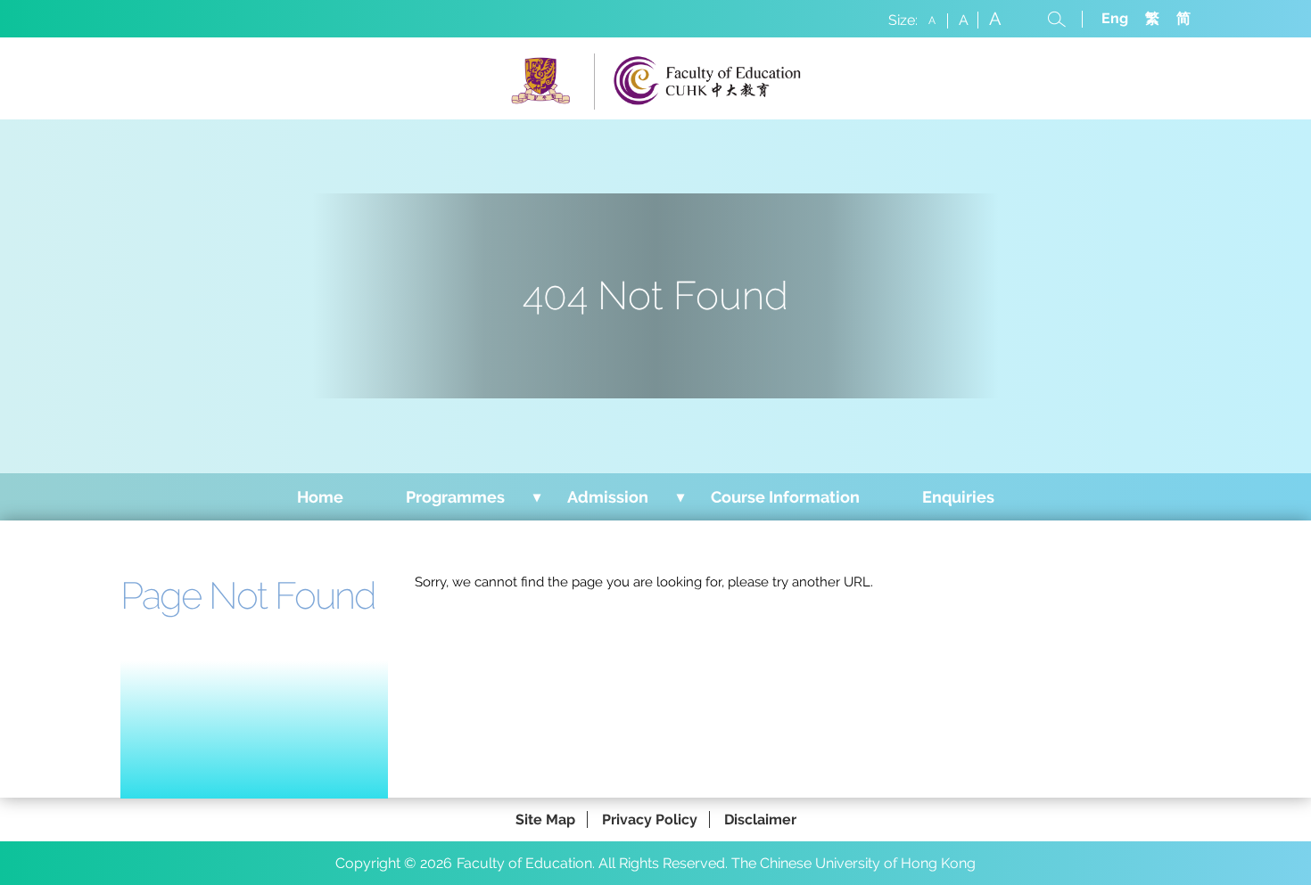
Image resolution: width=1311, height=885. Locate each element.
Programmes (455, 497)
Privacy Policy (649, 819)
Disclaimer (760, 819)
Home (320, 497)
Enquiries (958, 497)
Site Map (545, 819)
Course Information (785, 497)
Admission (607, 497)
